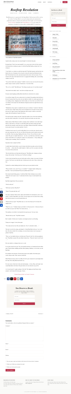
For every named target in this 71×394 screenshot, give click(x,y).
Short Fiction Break (9, 1)
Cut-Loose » (40, 313)
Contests (50, 2)
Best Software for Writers (12, 384)
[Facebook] (8, 278)
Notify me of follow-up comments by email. (16, 364)
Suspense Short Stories (29, 382)
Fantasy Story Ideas (60, 383)
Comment (8, 325)
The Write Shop (12, 382)
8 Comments (36, 13)
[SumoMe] (21, 278)
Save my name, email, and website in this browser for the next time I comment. (23, 361)
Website (7, 355)
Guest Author (23, 13)
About (44, 2)
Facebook (14, 22)
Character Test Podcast (16, 383)
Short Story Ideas (50, 382)
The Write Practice (6, 382)
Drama (29, 13)
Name (7, 343)
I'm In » (24, 303)
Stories (39, 2)
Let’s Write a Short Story (8, 383)
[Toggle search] (60, 2)
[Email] (18, 278)
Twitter (9, 22)
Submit (65, 2)
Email (7, 349)
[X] (11, 278)
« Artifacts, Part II (9, 313)
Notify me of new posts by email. (13, 367)
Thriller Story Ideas (53, 383)
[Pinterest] (15, 278)
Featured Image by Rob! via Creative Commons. (24, 274)
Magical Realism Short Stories (38, 382)
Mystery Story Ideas (57, 382)
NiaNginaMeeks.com (26, 22)
